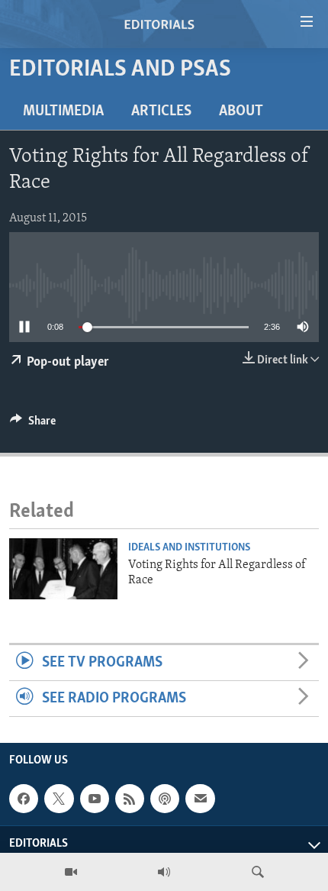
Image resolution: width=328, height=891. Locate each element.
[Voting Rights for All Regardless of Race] (63, 568)
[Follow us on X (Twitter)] (58, 798)
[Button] (33, 424)
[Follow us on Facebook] (23, 798)
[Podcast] (164, 798)
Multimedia (63, 111)
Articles (161, 111)
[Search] (258, 872)
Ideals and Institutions (189, 548)
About (241, 111)
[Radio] (164, 872)
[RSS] (129, 798)
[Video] (71, 872)
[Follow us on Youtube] (94, 798)
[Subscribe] (199, 798)
